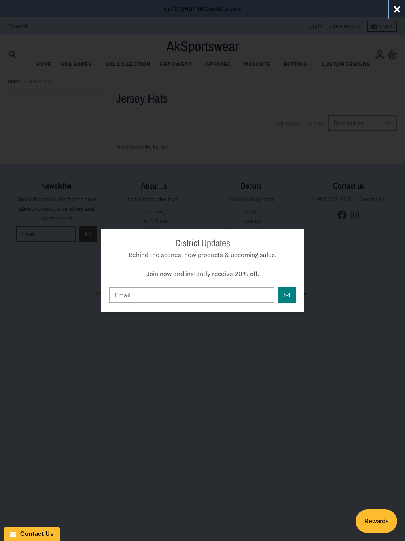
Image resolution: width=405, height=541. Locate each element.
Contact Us (34, 533)
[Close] (397, 9)
